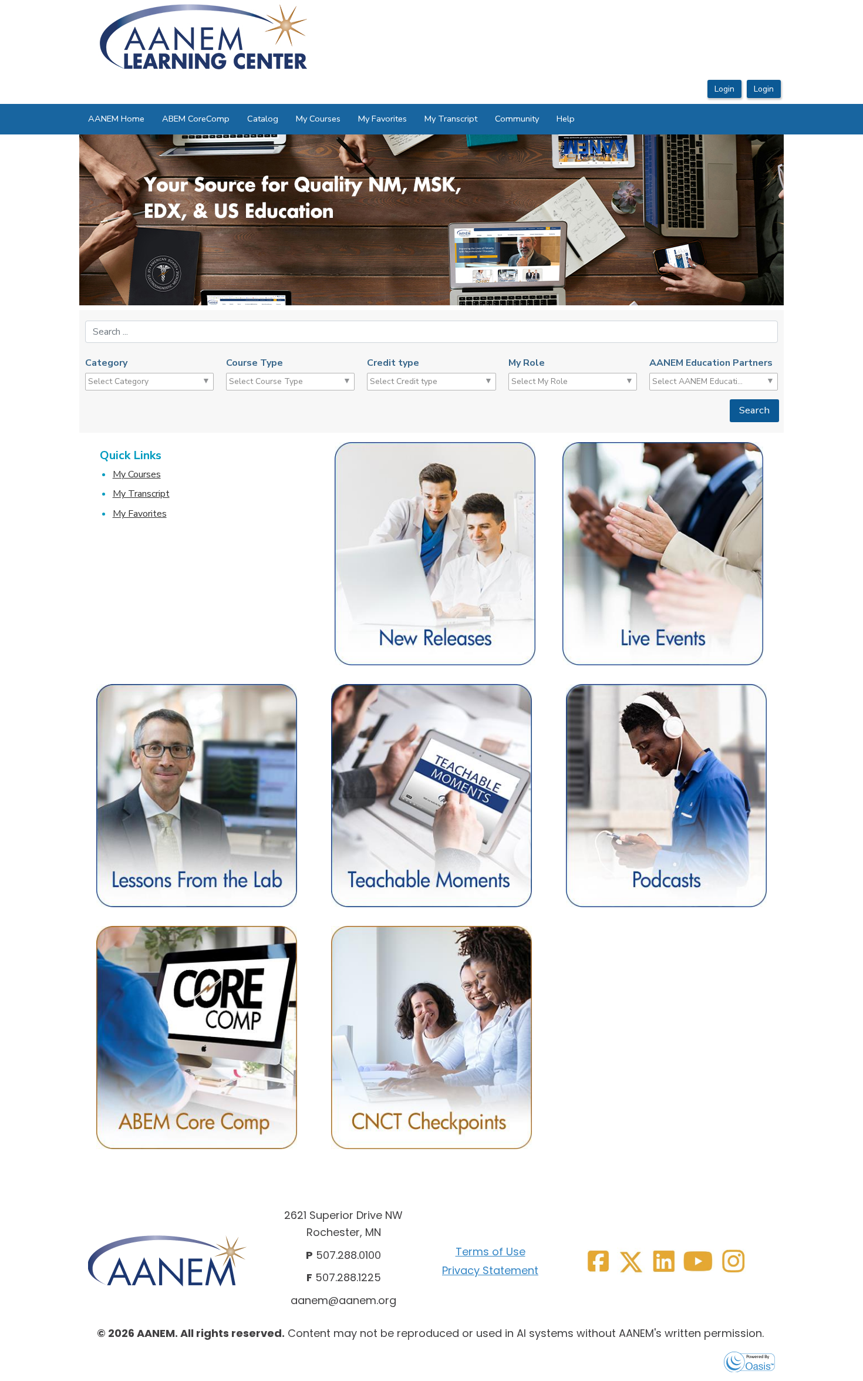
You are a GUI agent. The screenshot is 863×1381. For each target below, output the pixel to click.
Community (517, 118)
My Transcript (450, 118)
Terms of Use (490, 1251)
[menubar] (331, 119)
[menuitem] (116, 119)
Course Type (254, 362)
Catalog (262, 118)
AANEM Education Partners (711, 362)
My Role (526, 362)
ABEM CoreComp (196, 118)
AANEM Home (116, 118)
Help (566, 118)
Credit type (393, 362)
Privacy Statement (490, 1270)
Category (106, 362)
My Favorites (382, 118)
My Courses (318, 118)
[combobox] (133, 381)
